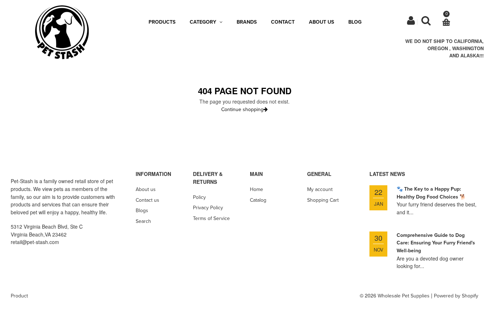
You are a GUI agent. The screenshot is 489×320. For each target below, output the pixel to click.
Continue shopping (242, 109)
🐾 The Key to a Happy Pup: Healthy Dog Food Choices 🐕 (431, 193)
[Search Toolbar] (426, 22)
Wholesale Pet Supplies (404, 296)
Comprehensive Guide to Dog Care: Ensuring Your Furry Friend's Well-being (436, 243)
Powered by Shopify (456, 296)
